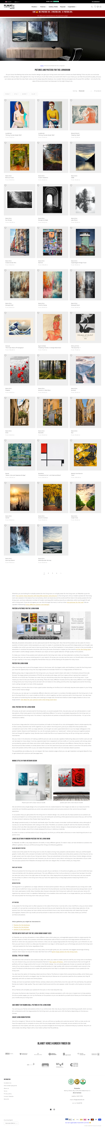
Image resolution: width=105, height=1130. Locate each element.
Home (42, 65)
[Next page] (60, 573)
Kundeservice (7, 1083)
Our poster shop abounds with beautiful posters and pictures (36, 596)
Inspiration (72, 6)
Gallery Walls (53, 6)
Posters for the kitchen (21, 927)
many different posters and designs (37, 604)
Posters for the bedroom (22, 925)
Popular (62, 6)
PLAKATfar (90, 1125)
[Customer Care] (98, 7)
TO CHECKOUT (96, 1)
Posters (34, 6)
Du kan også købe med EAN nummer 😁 (78, 1122)
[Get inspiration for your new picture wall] (42, 753)
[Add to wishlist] (5, 100)
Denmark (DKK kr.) (10, 1123)
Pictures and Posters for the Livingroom (54, 65)
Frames (43, 6)
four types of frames (56, 962)
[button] (9, 1)
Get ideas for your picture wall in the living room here (39, 699)
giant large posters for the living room (64, 951)
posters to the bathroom (22, 929)
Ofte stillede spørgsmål (10, 1085)
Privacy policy (8, 1093)
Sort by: (75, 91)
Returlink (6, 1099)
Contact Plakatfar (9, 1096)
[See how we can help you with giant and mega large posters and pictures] (77, 951)
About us (6, 1088)
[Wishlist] (95, 6)
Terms (5, 1091)
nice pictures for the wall (75, 602)
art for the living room (83, 649)
